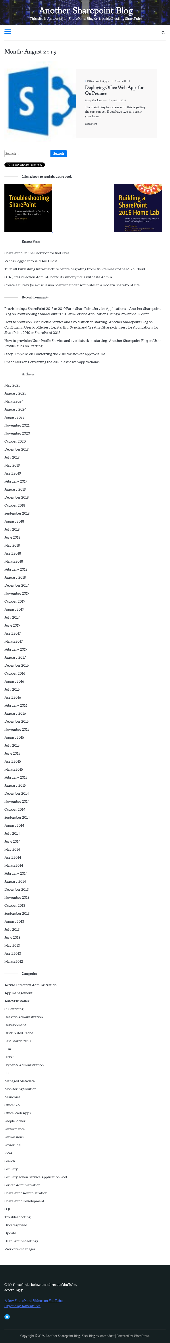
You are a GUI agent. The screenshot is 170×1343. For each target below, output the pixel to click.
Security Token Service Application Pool (35, 1177)
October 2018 (14, 505)
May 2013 (12, 945)
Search (9, 1161)
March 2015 (13, 769)
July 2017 (12, 617)
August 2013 (14, 921)
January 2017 (15, 657)
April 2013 (12, 953)
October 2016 (14, 673)
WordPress (141, 1336)
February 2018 (15, 569)
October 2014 (14, 809)
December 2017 (16, 585)
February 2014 (15, 873)
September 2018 (17, 513)
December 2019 (16, 449)
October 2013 (14, 905)
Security (11, 1169)
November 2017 (16, 593)
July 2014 (12, 833)
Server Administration (22, 1185)
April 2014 (12, 857)
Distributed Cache (18, 1033)
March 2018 (13, 561)
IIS (6, 1073)
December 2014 (16, 793)
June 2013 (12, 937)
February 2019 (15, 481)
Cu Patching (13, 1009)
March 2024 (13, 401)
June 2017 (12, 625)
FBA (7, 1049)
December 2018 (16, 497)
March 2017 (13, 641)
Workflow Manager (19, 1249)
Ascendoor (107, 1336)
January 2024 (15, 409)
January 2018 (15, 577)
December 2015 (16, 721)
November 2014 (16, 801)
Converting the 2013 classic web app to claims (69, 354)
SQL (7, 1209)
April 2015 (12, 761)
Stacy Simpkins (93, 100)
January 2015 (15, 785)
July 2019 (11, 457)
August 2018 (14, 521)
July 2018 (12, 529)
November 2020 (17, 433)
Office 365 (12, 1105)
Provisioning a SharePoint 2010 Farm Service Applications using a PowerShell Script (83, 314)
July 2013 (11, 929)
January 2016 (15, 713)
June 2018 (12, 537)
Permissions (14, 1137)
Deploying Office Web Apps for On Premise (114, 90)
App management (18, 993)
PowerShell (122, 81)
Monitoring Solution (20, 1089)
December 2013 (16, 889)
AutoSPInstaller (16, 1001)
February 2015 (15, 777)
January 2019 (15, 489)
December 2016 (16, 665)
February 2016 (15, 705)
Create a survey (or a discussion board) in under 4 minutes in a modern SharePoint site (72, 285)
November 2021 (16, 425)
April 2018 (12, 553)
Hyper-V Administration (24, 1065)
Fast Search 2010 (17, 1041)
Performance (14, 1129)
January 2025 (15, 393)
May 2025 (12, 385)
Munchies (12, 1097)
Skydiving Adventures (22, 1306)
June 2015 (12, 753)
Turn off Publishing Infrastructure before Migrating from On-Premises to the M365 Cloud (74, 269)
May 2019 (12, 465)
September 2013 (16, 913)
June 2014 (12, 841)
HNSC (9, 1057)
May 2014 (12, 849)
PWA (8, 1153)
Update (10, 1233)
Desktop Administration (23, 1017)
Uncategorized (15, 1225)
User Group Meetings (21, 1241)
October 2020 (15, 441)
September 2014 (17, 817)
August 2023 (14, 417)
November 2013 (16, 897)
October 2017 (14, 601)
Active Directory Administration (30, 985)
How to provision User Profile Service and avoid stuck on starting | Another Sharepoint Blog (76, 322)
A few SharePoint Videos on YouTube (33, 1301)
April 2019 (12, 473)
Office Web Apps (98, 81)
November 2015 (16, 729)
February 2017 (15, 649)
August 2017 (14, 609)
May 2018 (12, 545)
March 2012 (13, 961)
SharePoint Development (24, 1201)
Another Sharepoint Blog (86, 10)
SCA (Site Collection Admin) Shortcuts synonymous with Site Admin (58, 277)
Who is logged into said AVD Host (30, 261)
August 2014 (14, 825)
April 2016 (12, 697)
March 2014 (13, 865)
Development (15, 1025)
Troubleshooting (17, 1217)
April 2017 (12, 633)
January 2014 (15, 881)
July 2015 (11, 745)
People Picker (14, 1121)
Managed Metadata (19, 1081)
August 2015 (14, 737)
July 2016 (12, 689)
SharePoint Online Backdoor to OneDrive (36, 253)
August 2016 (14, 681)
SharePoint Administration (25, 1193)
